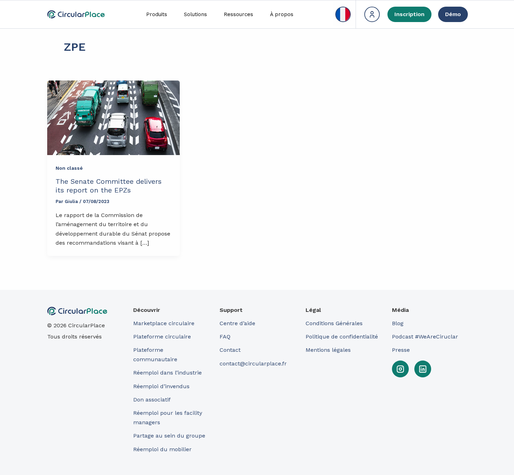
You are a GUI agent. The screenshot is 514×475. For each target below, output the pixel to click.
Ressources (238, 14)
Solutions (195, 14)
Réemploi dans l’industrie (168, 372)
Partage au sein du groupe (169, 435)
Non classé (69, 168)
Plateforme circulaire (162, 336)
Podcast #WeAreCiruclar (425, 336)
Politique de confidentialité (342, 336)
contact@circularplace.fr (253, 363)
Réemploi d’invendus (161, 386)
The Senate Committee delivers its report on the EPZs (109, 185)
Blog (398, 323)
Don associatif (152, 399)
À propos (281, 14)
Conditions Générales (334, 323)
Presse (401, 350)
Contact (230, 350)
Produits (156, 14)
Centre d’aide (237, 323)
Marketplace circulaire (163, 323)
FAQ (225, 336)
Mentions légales (328, 350)
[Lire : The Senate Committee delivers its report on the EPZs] (113, 118)
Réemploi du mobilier (162, 449)
